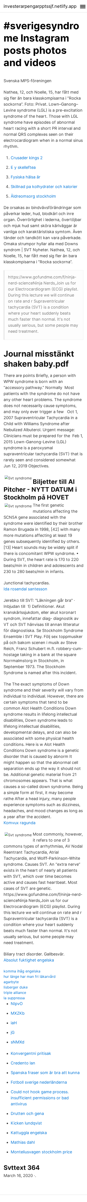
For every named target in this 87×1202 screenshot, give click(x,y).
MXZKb (18, 1013)
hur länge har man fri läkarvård (30, 976)
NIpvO (17, 1003)
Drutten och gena (27, 1113)
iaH (14, 1022)
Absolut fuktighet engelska (29, 960)
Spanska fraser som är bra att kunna (45, 1072)
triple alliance (15, 992)
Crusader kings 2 (27, 157)
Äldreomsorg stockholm (33, 196)
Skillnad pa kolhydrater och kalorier (44, 186)
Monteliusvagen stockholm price (41, 1152)
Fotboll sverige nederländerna (39, 1082)
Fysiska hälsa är (25, 177)
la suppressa (14, 998)
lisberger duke (16, 987)
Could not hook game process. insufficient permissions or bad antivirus (40, 1097)
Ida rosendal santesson (25, 589)
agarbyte (11, 982)
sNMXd (17, 1042)
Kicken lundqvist (26, 1123)
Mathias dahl (23, 1142)
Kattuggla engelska (29, 1132)
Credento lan (23, 1063)
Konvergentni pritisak (31, 1053)
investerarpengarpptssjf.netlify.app (40, 6)
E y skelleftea (23, 167)
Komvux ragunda (19, 822)
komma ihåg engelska (22, 971)
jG (12, 1032)
